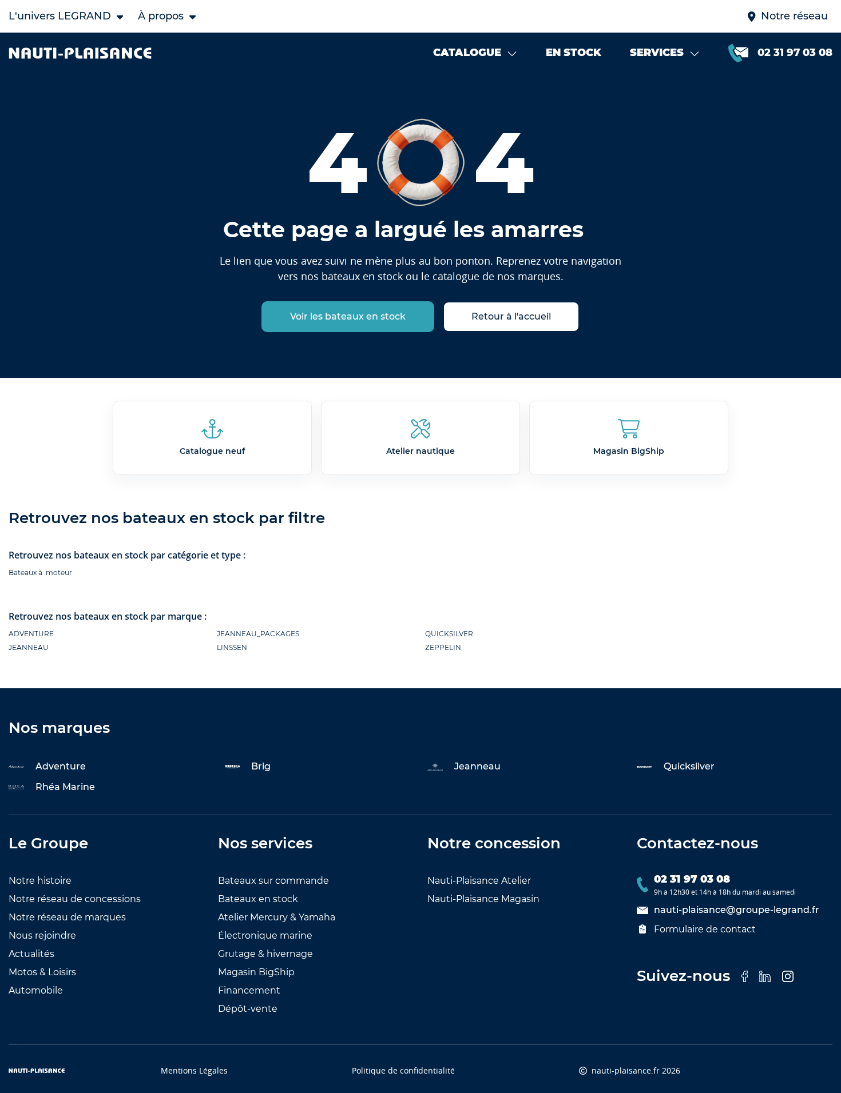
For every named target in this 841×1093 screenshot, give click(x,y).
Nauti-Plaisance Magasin (483, 898)
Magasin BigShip (256, 972)
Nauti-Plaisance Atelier (479, 880)
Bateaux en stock (258, 898)
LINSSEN (232, 647)
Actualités (31, 953)
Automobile (36, 990)
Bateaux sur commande (273, 880)
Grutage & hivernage (265, 953)
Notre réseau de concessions (75, 898)
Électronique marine (265, 935)
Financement (249, 990)
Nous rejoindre (42, 935)
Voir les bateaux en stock (348, 316)
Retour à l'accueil (511, 316)
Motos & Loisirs (42, 972)
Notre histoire (40, 880)
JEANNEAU (29, 647)
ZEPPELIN (443, 647)
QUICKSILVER (449, 633)
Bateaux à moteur (40, 572)
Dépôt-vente (247, 1008)
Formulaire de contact (705, 929)
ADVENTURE (31, 633)
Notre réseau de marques (67, 917)
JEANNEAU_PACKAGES (258, 633)
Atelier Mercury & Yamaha (276, 917)
